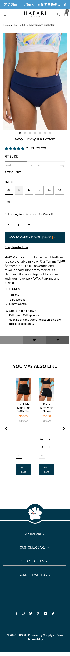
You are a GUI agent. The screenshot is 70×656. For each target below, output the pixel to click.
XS (8, 190)
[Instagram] (23, 614)
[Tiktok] (53, 614)
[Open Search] (58, 14)
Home (7, 25)
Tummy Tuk (19, 25)
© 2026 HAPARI (16, 635)
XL (49, 190)
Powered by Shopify (40, 635)
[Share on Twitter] (34, 340)
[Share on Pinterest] (57, 340)
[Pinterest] (38, 614)
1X (59, 190)
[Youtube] (45, 614)
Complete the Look (16, 247)
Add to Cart (34, 237)
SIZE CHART (13, 172)
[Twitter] (30, 614)
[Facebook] (17, 614)
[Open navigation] (12, 14)
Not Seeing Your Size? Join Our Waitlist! (29, 214)
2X (8, 202)
